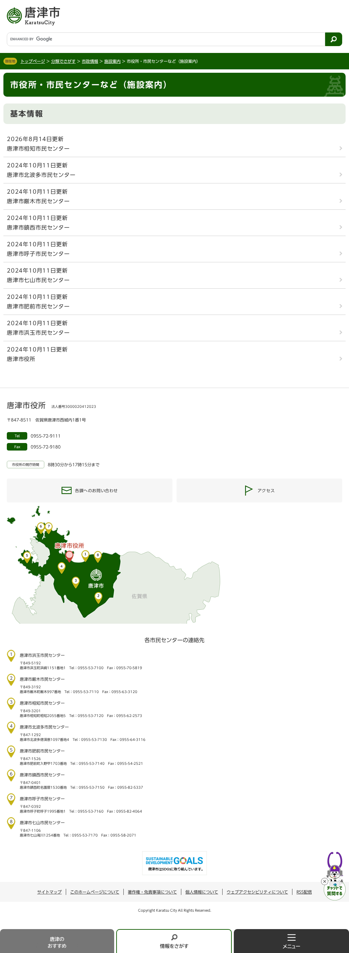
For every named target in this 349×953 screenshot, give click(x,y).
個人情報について (201, 892)
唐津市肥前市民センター (38, 306)
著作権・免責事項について (152, 892)
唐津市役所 (21, 359)
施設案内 (112, 61)
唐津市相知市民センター (38, 148)
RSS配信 (304, 892)
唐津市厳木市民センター (38, 201)
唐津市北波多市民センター (41, 175)
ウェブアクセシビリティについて (257, 892)
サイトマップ (49, 892)
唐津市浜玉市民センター (38, 332)
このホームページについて (94, 892)
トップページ (32, 61)
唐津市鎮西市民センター (38, 227)
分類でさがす (63, 61)
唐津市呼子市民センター (38, 254)
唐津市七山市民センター (38, 280)
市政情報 (90, 61)
